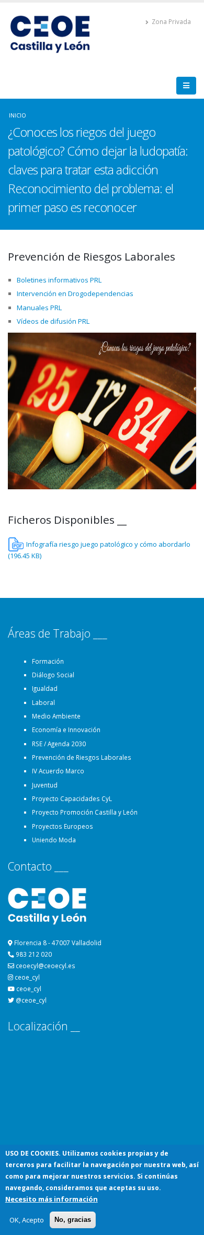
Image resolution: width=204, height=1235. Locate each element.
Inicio (17, 115)
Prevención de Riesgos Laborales (81, 757)
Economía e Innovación (66, 729)
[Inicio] (54, 33)
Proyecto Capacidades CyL (72, 798)
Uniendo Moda (54, 840)
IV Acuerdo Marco (58, 771)
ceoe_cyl (27, 977)
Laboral (43, 702)
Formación (48, 661)
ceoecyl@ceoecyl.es (45, 965)
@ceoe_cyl (31, 1000)
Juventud (45, 785)
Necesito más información (51, 1199)
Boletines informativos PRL (59, 280)
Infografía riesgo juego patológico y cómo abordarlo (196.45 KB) (99, 549)
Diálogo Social (53, 675)
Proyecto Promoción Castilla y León (85, 812)
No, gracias (72, 1220)
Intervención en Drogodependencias (75, 293)
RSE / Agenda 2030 (59, 743)
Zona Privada (170, 21)
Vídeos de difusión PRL (53, 321)
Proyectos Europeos (62, 826)
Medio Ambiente (56, 716)
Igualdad (45, 688)
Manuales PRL (39, 307)
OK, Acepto (26, 1220)
